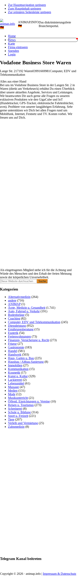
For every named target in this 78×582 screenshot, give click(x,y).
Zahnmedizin (16, 426)
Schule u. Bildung (19, 412)
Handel (12, 351)
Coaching (14, 318)
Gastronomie (16, 347)
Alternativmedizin (19, 297)
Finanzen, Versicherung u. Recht (28, 340)
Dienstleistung (17, 325)
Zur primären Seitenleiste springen (29, 12)
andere (12, 300)
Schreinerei (15, 408)
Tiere (11, 419)
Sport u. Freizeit (18, 416)
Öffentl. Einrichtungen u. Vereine (29, 401)
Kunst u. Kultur (18, 376)
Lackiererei (15, 379)
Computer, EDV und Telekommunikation (34, 322)
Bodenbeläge (16, 315)
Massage (13, 387)
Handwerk (14, 354)
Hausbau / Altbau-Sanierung (26, 361)
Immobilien (15, 365)
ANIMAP (14, 304)
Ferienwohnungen (19, 336)
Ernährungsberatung (21, 329)
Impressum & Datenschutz (59, 573)
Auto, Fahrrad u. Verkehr (24, 311)
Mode (11, 394)
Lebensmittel (16, 383)
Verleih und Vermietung (23, 423)
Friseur (12, 343)
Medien (13, 390)
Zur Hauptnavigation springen (27, 5)
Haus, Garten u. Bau (21, 358)
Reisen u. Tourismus (21, 405)
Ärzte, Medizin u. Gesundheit (26, 307)
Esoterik (13, 333)
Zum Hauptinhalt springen (24, 8)
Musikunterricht (18, 397)
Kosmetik (14, 372)
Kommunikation (18, 369)
